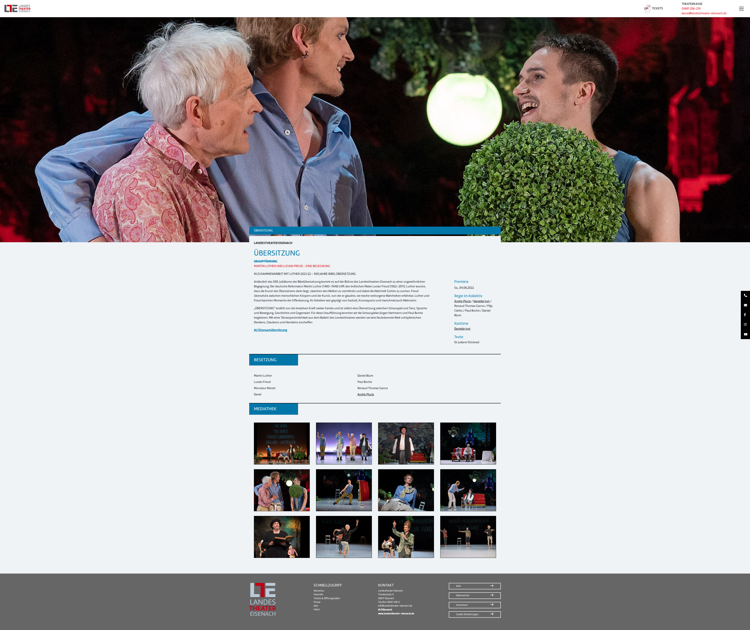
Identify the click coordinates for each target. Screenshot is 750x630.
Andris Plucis (462, 301)
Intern (317, 609)
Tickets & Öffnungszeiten (327, 598)
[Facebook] (745, 315)
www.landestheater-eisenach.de (396, 613)
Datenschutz (462, 595)
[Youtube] (745, 334)
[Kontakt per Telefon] (745, 296)
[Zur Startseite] (317, 8)
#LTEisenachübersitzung (270, 330)
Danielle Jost (481, 301)
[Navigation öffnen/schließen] (741, 9)
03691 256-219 (691, 9)
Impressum (462, 605)
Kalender (318, 594)
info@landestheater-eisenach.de (395, 605)
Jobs (316, 605)
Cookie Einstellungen (467, 614)
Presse (317, 602)
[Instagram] (745, 325)
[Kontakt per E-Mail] (745, 305)
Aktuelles (319, 590)
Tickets (657, 8)
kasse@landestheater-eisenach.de (704, 13)
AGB (458, 586)
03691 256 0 (393, 602)
